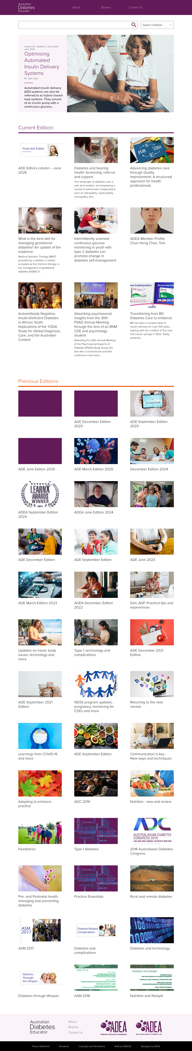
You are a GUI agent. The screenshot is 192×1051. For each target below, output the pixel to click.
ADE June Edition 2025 (36, 469)
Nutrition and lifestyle (146, 996)
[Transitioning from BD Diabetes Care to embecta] (152, 295)
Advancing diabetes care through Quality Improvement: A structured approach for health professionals (151, 177)
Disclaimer (64, 1046)
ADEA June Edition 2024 (93, 512)
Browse (106, 7)
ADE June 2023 (142, 560)
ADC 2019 (82, 802)
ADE (49, 1026)
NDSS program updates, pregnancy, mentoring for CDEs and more (94, 706)
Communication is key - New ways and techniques (150, 756)
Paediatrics (27, 849)
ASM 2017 (26, 948)
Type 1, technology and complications (92, 652)
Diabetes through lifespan (38, 996)
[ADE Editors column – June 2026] (40, 150)
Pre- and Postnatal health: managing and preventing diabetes (38, 900)
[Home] (40, 404)
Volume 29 (29, 46)
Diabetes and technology (150, 948)
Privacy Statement (40, 1046)
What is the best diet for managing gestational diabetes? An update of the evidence (39, 245)
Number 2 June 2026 (47, 46)
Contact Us (135, 7)
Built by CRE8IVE (123, 1046)
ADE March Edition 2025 (93, 469)
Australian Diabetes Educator (37, 7)
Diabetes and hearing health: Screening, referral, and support (95, 172)
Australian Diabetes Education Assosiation (149, 1027)
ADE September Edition (93, 560)
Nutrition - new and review (150, 802)
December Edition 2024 (149, 469)
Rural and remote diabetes (151, 896)
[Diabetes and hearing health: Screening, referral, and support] (96, 150)
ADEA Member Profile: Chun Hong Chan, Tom (147, 241)
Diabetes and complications (85, 950)
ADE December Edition (36, 560)
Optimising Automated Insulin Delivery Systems (41, 63)
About (76, 7)
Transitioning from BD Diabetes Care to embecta (151, 316)
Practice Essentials (89, 896)
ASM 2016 (82, 996)
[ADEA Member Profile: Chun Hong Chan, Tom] (152, 220)
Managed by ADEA (150, 1046)
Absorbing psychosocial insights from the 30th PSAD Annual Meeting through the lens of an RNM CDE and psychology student (95, 325)
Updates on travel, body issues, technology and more (37, 654)
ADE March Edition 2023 (37, 603)
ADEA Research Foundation (114, 1027)
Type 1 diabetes (86, 849)
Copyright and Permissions (92, 1046)
